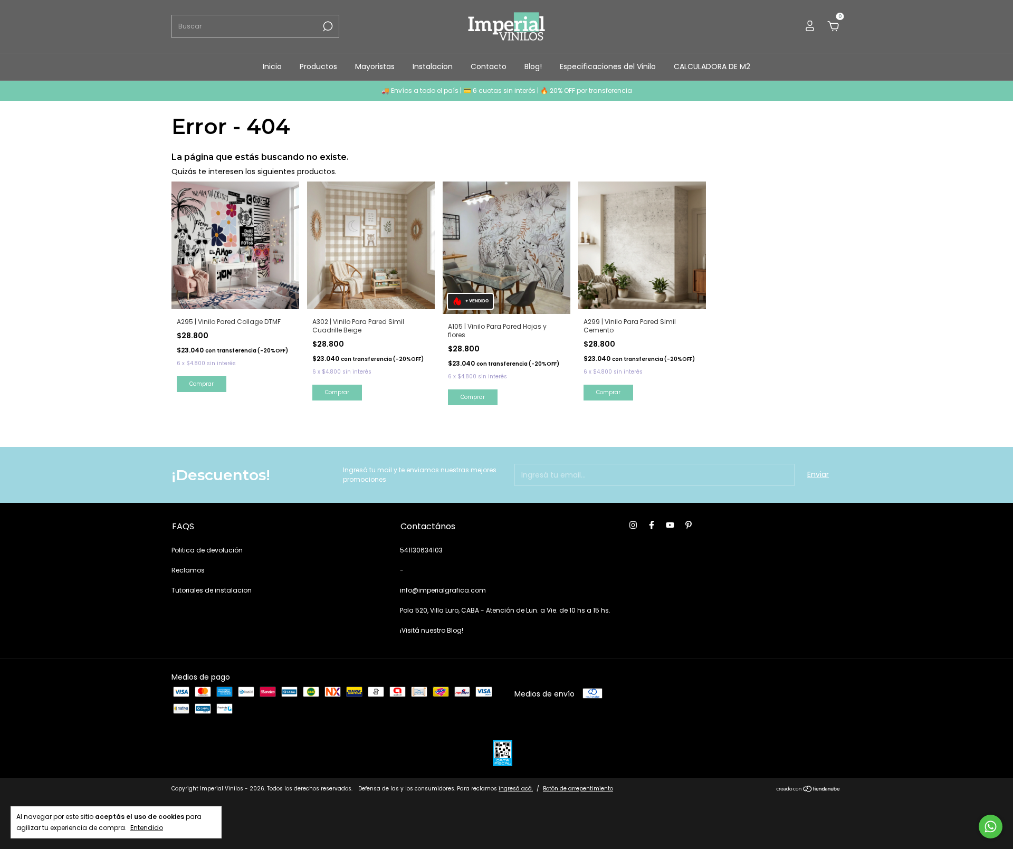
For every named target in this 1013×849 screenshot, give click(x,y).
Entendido (146, 827)
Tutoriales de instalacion (211, 590)
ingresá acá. (516, 789)
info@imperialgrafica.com (443, 590)
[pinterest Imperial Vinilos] (688, 525)
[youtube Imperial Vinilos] (670, 525)
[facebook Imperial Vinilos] (651, 525)
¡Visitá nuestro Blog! (431, 630)
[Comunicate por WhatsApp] (990, 826)
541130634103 (421, 550)
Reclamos (188, 570)
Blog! (533, 66)
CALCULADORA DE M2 (712, 66)
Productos (318, 66)
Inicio (272, 66)
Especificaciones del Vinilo (608, 66)
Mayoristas (375, 66)
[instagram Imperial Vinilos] (633, 525)
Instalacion (433, 66)
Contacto (488, 66)
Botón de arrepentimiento (578, 789)
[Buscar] (327, 26)
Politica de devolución (207, 550)
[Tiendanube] (809, 790)
